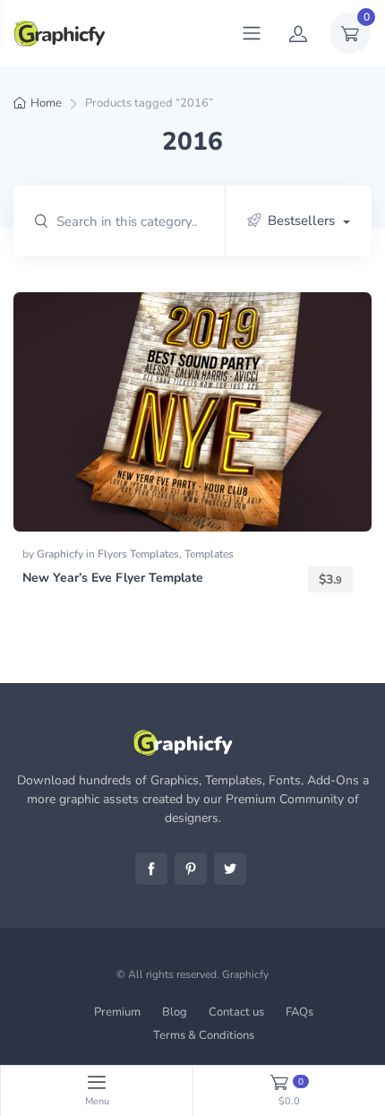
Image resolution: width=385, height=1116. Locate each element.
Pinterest (191, 868)
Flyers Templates (138, 554)
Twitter (230, 868)
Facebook (151, 868)
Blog (174, 1012)
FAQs (299, 1012)
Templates (209, 554)
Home (46, 103)
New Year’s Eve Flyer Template (112, 577)
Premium (117, 1012)
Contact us (236, 1012)
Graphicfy (61, 554)
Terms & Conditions (203, 1035)
